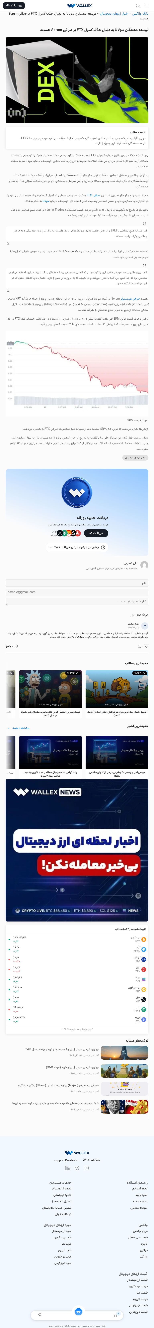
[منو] (147, 6)
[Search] (138, 6)
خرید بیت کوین (62, 1237)
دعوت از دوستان (61, 1189)
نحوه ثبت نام (140, 1189)
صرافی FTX (93, 195)
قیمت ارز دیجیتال (137, 1280)
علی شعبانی (130, 563)
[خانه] (78, 1312)
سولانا (46, 201)
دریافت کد (96, 533)
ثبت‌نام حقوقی (63, 1214)
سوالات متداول (139, 1208)
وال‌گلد (144, 1257)
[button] (146, 646)
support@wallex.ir (65, 1161)
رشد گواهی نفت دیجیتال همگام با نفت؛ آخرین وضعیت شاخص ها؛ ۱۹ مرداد (50, 774)
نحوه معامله (140, 1201)
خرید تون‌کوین (62, 1257)
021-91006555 (91, 1161)
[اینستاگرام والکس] (86, 1168)
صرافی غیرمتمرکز (130, 299)
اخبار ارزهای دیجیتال (114, 13)
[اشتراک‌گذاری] (39, 1315)
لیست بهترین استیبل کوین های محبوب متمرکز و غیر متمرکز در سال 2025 (50, 713)
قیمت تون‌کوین (138, 1306)
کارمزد (144, 1244)
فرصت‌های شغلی (138, 1237)
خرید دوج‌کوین (62, 1263)
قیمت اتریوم (140, 1299)
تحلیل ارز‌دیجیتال (61, 1201)
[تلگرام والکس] (77, 1168)
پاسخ (8, 646)
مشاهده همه (20, 728)
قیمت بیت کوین (138, 1286)
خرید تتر (66, 1244)
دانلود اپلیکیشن (62, 1195)
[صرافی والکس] (79, 6)
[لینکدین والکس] (67, 1168)
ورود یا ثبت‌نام (14, 5)
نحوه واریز (142, 1195)
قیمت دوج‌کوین (138, 1312)
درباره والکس (140, 1231)
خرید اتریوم (64, 1250)
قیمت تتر (142, 1293)
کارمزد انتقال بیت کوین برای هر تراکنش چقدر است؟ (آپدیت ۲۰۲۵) (117, 713)
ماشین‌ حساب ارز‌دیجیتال (56, 1208)
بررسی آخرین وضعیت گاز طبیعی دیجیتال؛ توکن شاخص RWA (117, 774)
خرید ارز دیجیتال (61, 1231)
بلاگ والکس (140, 13)
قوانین (144, 1250)
